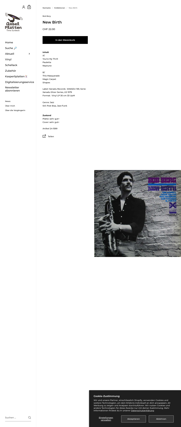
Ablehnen (161, 419)
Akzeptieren (133, 419)
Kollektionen (59, 8)
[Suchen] (29, 417)
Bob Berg (47, 16)
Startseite (47, 8)
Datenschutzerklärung (142, 410)
